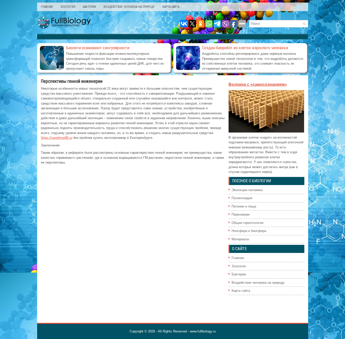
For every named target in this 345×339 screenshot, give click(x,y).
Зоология (67, 7)
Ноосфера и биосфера (249, 231)
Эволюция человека (247, 190)
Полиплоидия (242, 198)
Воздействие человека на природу (129, 7)
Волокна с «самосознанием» (258, 84)
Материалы (240, 239)
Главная (47, 7)
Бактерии (89, 7)
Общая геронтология (247, 223)
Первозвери (241, 214)
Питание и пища (244, 206)
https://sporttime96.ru (56, 138)
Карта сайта (170, 7)
